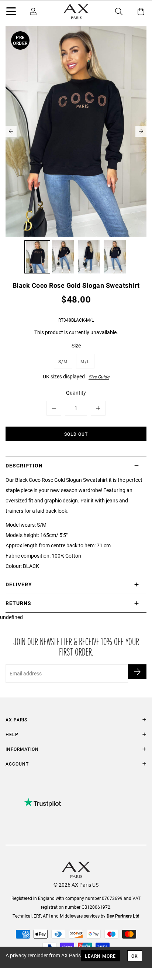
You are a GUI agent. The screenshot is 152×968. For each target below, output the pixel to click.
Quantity (76, 392)
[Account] (33, 11)
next (140, 131)
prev (11, 131)
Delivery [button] (19, 584)
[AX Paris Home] (76, 11)
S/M (63, 361)
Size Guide (99, 376)
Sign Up (137, 671)
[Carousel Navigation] (76, 131)
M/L (85, 361)
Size (76, 345)
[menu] (11, 12)
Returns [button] (18, 603)
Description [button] (24, 465)
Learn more (100, 956)
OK (134, 956)
